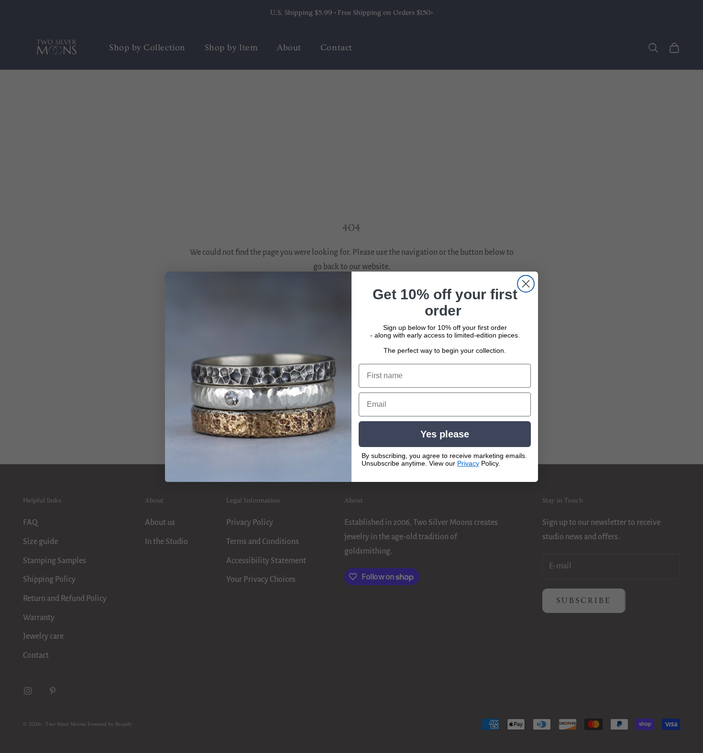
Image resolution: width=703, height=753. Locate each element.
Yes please (444, 434)
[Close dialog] (525, 283)
